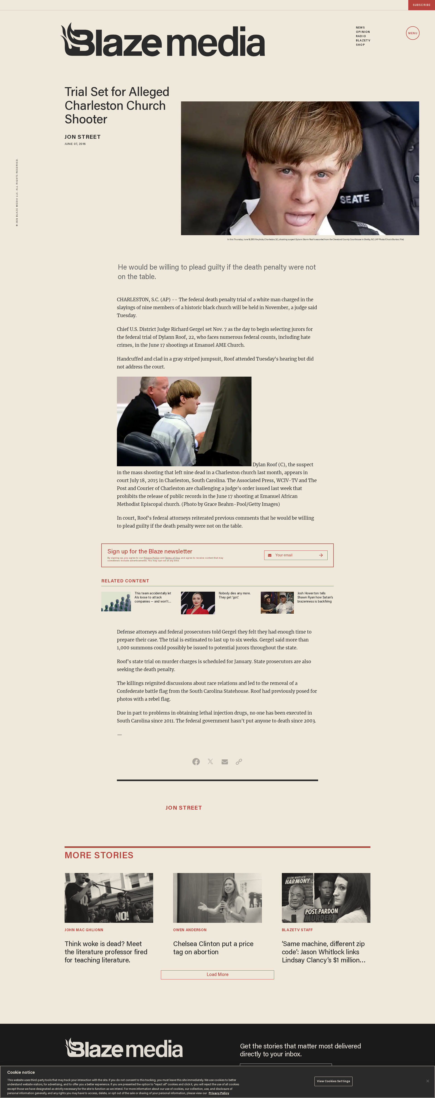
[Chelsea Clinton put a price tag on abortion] (217, 897)
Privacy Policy (152, 558)
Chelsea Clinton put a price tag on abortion (213, 948)
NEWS (360, 27)
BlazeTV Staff (297, 930)
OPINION (363, 32)
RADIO (361, 36)
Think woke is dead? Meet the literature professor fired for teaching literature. (106, 952)
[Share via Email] (224, 761)
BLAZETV (363, 40)
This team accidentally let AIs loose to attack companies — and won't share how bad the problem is (154, 598)
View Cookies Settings (333, 1081)
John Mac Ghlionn (84, 930)
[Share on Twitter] (210, 761)
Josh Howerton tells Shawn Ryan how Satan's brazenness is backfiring (315, 597)
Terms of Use (172, 558)
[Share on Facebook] (196, 761)
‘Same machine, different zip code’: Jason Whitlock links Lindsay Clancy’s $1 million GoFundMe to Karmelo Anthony (323, 953)
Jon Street (83, 137)
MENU (412, 33)
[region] (217, 1082)
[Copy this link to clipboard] (239, 761)
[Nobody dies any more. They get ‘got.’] (198, 602)
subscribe (421, 5)
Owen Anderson (190, 930)
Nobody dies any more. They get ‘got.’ (235, 595)
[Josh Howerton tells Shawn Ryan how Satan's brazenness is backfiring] (277, 602)
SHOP (360, 44)
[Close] (428, 1081)
